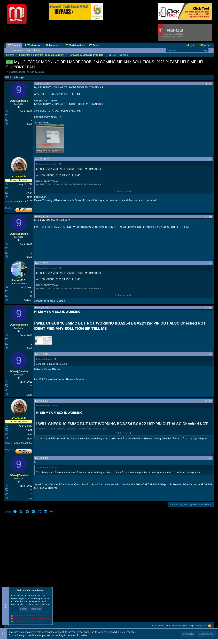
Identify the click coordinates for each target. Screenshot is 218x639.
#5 (210, 307)
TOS (168, 625)
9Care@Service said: (47, 164)
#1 (210, 84)
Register (36, 608)
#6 (210, 354)
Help (191, 625)
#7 (210, 401)
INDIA (29, 197)
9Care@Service (17, 71)
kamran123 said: (44, 359)
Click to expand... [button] (123, 191)
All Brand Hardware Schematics (28, 621)
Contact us (158, 625)
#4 (210, 263)
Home (199, 625)
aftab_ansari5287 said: (48, 467)
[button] (42, 45)
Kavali (29, 124)
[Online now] (19, 277)
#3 (210, 217)
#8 (210, 458)
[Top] (205, 625)
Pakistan (28, 300)
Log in (23, 608)
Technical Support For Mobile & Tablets (31, 618)
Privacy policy (179, 625)
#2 (210, 159)
